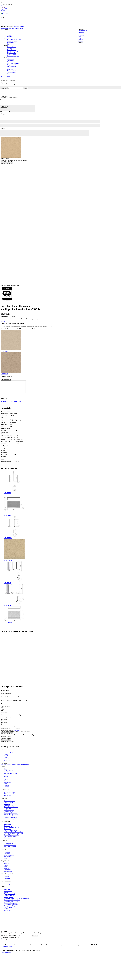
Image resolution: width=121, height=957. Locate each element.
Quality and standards (13, 63)
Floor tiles (81, 32)
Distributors (10, 69)
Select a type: (4, 722)
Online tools (10, 48)
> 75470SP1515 (8, 560)
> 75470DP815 (8, 515)
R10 (2, 106)
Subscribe (34, 935)
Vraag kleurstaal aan (6, 952)
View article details (5, 736)
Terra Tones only (7, 718)
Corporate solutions (12, 65)
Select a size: (4, 719)
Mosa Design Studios (12, 70)
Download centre (11, 47)
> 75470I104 (7, 583)
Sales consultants (11, 72)
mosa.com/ (16, 730)
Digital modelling (11, 53)
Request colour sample (6, 26)
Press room (10, 62)
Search (25, 88)
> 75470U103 (7, 605)
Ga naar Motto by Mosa (7, 946)
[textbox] (8, 80)
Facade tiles (10, 36)
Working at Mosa (11, 66)
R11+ (6, 106)
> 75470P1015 (8, 622)
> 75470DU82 (8, 538)
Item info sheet (5, 401)
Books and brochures (12, 51)
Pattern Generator (11, 50)
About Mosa (10, 59)
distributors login (5, 76)
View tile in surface (6, 379)
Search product (83, 30)
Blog (8, 44)
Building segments (12, 41)
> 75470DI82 (7, 493)
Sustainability (10, 60)
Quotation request (11, 54)
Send (18, 728)
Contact (9, 73)
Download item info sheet (7, 741)
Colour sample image (15, 401)
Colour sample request (13, 56)
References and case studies (14, 39)
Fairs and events (11, 42)
